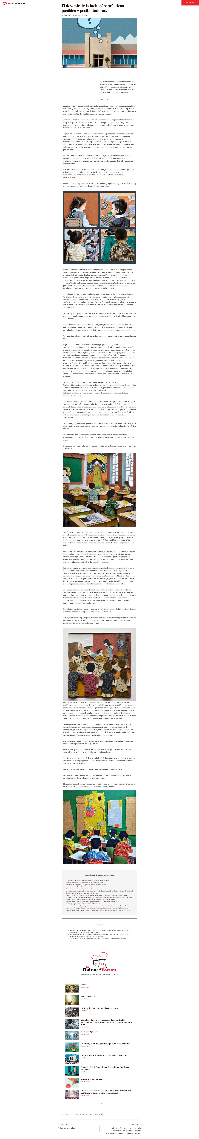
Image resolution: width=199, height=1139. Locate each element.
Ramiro (84, 984)
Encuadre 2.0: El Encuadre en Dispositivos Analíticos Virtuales (105, 1068)
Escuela (65, 1114)
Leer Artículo (85, 987)
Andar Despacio (88, 996)
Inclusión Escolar (86, 1114)
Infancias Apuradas (90, 1032)
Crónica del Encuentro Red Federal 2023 (99, 1008)
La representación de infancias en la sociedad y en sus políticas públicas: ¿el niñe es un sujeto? (106, 1092)
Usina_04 (98, 1114)
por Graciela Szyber (81, 15)
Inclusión (74, 1114)
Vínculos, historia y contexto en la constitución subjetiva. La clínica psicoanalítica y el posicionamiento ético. (106, 1022)
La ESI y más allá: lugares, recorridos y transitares (104, 1055)
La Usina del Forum (68, 15)
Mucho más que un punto (92, 1079)
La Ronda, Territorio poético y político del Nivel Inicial (106, 1043)
